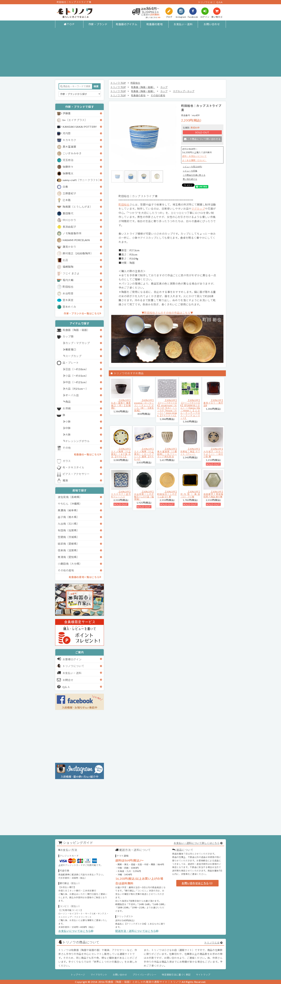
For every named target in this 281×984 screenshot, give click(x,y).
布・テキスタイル (73, 467)
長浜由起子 (69, 226)
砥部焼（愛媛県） (68, 543)
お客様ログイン (72, 659)
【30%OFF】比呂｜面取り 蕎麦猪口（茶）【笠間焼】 (121, 404)
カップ (163, 87)
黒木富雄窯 (69, 146)
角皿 (68, 401)
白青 (65, 186)
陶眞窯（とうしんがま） (77, 206)
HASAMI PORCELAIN (76, 240)
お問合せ (68, 679)
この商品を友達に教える (194, 175)
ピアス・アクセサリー (76, 473)
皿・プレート (71, 362)
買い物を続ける (190, 179)
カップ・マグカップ (77, 342)
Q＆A (219, 2)
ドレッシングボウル (77, 441)
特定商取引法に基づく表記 (176, 974)
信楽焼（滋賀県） (68, 550)
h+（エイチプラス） (75, 119)
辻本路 (67, 200)
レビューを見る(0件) (192, 166)
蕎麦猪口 (70, 349)
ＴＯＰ (71, 24)
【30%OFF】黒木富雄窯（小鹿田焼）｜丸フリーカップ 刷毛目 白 (167, 453)
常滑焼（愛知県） (68, 557)
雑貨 (65, 480)
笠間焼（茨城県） (68, 537)
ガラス (67, 460)
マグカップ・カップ (183, 91)
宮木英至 (68, 300)
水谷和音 (68, 293)
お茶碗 (67, 408)
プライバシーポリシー (144, 974)
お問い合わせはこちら (195, 883)
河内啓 (67, 133)
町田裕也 (68, 286)
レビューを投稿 (190, 171)
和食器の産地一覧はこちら (84, 577)
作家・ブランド (97, 24)
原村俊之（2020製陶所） (78, 253)
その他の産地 (66, 570)
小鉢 (68, 421)
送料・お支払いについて (194, 156)
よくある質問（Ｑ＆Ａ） (194, 160)
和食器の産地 (154, 24)
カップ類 (68, 336)
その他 (67, 447)
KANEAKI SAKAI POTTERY (80, 126)
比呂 (65, 260)
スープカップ (73, 355)
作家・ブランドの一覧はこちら (81, 313)
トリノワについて (73, 665)
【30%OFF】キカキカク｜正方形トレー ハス (121, 494)
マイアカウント (99, 974)
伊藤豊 (67, 113)
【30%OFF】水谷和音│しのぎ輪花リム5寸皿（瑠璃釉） (144, 495)
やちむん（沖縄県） (70, 503)
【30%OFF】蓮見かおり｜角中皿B (213, 403)
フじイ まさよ (71, 273)
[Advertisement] (140, 54)
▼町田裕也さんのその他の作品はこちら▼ (167, 312)
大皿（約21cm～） (76, 388)
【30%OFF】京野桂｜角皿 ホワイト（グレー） (190, 451)
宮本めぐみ (69, 306)
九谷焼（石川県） (68, 523)
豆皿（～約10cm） (76, 369)
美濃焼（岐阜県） (68, 510)
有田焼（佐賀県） (68, 530)
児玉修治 (68, 160)
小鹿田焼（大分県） (70, 563)
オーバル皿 (72, 395)
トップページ (78, 974)
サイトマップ (203, 974)
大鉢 (68, 434)
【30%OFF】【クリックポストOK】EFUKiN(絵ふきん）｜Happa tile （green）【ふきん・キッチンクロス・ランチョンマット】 (190, 409)
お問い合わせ (212, 24)
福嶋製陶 (68, 266)
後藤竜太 (68, 173)
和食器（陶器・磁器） (76, 329)
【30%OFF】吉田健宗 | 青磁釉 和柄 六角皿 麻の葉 (213, 494)
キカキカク (69, 140)
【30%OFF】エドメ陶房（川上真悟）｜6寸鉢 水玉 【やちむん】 (121, 453)
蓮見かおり (69, 246)
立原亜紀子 (69, 193)
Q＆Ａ (66, 686)
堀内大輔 (68, 280)
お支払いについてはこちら (74, 930)
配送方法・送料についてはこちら (135, 930)
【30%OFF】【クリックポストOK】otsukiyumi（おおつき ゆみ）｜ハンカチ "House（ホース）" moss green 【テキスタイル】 (167, 408)
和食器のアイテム (126, 24)
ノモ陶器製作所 (72, 233)
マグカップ (198, 208)
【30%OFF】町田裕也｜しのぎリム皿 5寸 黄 (167, 494)
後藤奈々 (68, 166)
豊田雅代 (68, 213)
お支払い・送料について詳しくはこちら (197, 843)
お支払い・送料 (183, 24)
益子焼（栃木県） (68, 517)
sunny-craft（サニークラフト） (82, 180)
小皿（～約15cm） (76, 375)
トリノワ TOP (118, 82)
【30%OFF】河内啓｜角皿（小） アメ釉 (190, 494)
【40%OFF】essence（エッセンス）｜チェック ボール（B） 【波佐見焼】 (144, 405)
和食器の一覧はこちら (87, 454)
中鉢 (68, 428)
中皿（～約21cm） (76, 382)
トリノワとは (205, 2)
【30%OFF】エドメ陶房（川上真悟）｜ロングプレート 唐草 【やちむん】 (144, 454)
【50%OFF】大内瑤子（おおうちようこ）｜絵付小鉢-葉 (213, 453)
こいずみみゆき (72, 153)
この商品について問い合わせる (204, 139)
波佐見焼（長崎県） (70, 497)
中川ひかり (69, 220)
